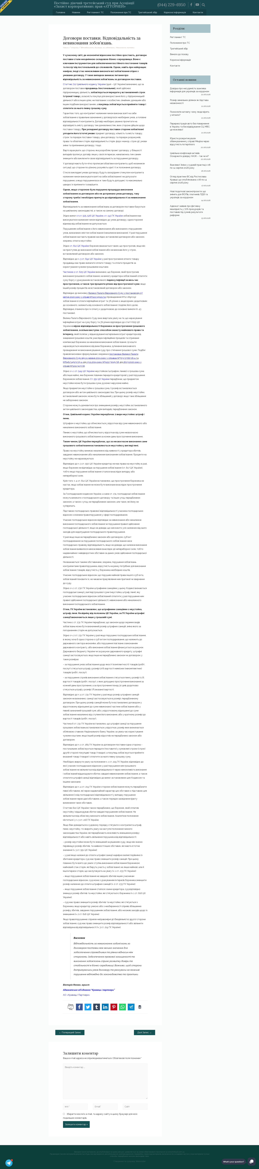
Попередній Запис (70, 1032)
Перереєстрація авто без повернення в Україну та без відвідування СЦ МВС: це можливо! (190, 126)
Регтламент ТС (95, 12)
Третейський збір (147, 12)
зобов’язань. (110, 48)
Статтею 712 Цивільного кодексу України (84, 84)
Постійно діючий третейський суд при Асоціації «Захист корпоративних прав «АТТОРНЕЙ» (94, 4)
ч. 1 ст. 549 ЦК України (82, 371)
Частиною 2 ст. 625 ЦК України (79, 272)
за (104, 48)
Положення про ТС (120, 12)
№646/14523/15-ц (72, 362)
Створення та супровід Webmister (129, 1161)
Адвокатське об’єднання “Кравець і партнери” (89, 990)
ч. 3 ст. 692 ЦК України (89, 259)
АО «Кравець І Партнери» (76, 995)
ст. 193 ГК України (113, 215)
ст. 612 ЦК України (79, 246)
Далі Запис (144, 1032)
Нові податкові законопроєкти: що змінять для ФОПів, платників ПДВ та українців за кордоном (189, 194)
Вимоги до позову (179, 54)
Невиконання (121, 48)
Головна (60, 12)
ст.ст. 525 (81, 215)
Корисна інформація (175, 12)
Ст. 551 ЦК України (99, 379)
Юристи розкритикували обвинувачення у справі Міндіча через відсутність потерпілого (189, 141)
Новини (76, 12)
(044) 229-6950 (171, 4)
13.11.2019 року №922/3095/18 (103, 362)
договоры (98, 48)
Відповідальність (87, 48)
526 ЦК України (95, 215)
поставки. (131, 48)
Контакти (198, 12)
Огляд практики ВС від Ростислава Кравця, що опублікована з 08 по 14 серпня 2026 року (188, 179)
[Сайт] (135, 1107)
